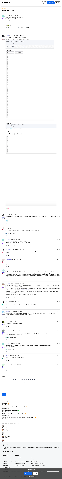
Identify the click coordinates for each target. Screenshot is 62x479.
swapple (7, 311)
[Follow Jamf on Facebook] (12, 451)
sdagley (7, 214)
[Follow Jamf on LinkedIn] (5, 451)
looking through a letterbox (25, 289)
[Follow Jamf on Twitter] (3, 451)
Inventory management (19, 465)
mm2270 (7, 35)
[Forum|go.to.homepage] (7, 2)
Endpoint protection (35, 461)
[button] (2, 2)
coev (6, 321)
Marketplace (5, 465)
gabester (7, 270)
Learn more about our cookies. (53, 471)
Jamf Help (5, 457)
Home (2, 5)
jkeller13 (7, 301)
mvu (6, 429)
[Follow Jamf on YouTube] (8, 451)
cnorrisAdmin (8, 364)
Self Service (33, 457)
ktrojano (6, 439)
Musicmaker (8, 239)
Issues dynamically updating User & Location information (14, 406)
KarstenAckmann (9, 226)
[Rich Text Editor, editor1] (31, 387)
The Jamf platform (18, 457)
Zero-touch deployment (19, 459)
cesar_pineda (8, 259)
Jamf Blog (5, 463)
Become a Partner (6, 467)
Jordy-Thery (7, 436)
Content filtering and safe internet (38, 465)
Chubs (6, 425)
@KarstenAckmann (9, 241)
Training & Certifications (7, 459)
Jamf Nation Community (7, 461)
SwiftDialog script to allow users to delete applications (13, 413)
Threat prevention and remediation (38, 463)
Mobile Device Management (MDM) (22, 461)
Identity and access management (38, 459)
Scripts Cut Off (5, 403)
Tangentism (8, 283)
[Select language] (45, 2)
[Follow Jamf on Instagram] (10, 451)
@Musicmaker (8, 251)
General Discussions (14, 5)
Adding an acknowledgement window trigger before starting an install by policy (18, 417)
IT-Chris (7, 15)
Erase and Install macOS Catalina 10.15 (10, 410)
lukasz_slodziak (9, 330)
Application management (20, 463)
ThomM (6, 432)
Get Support (6, 5)
